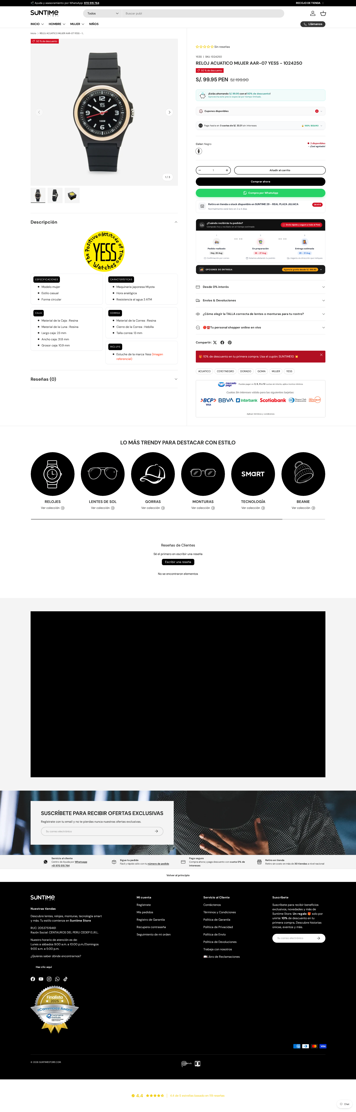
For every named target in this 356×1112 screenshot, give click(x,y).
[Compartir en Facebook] (222, 342)
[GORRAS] (153, 474)
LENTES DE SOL (103, 501)
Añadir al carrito (279, 170)
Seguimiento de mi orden (154, 934)
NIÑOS (94, 24)
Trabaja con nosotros (217, 949)
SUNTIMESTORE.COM (50, 1062)
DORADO (245, 371)
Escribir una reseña (178, 562)
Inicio (33, 33)
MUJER (75, 24)
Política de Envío (214, 934)
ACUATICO (204, 371)
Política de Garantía (216, 920)
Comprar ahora (260, 181)
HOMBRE (55, 24)
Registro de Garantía (151, 920)
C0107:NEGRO (225, 371)
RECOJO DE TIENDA (308, 3)
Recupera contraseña (151, 927)
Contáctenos (212, 905)
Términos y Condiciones (219, 912)
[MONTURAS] (203, 474)
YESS (199, 56)
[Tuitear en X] (215, 342)
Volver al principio (178, 875)
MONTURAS (203, 501)
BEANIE (303, 501)
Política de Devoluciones (220, 942)
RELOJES (53, 501)
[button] (323, 13)
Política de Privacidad (218, 927)
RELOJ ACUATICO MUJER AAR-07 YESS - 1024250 (62, 33)
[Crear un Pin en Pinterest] (229, 342)
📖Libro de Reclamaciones (221, 957)
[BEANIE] (303, 474)
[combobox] (183, 13)
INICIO (35, 24)
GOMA (262, 371)
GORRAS (153, 501)
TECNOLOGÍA (253, 501)
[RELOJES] (53, 474)
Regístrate (144, 905)
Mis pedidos (145, 912)
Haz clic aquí (44, 967)
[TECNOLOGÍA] (253, 474)
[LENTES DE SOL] (103, 474)
